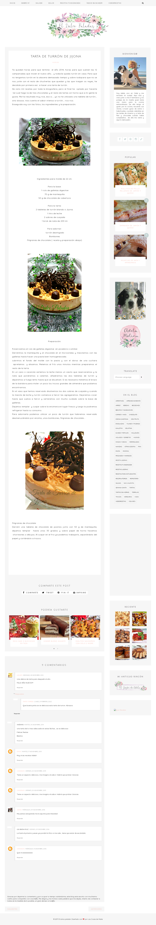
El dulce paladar (65, 919)
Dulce (51, 3)
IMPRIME (81, 593)
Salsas (118, 483)
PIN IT (64, 593)
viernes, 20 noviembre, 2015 (35, 771)
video (137, 497)
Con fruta (135, 419)
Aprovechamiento (133, 401)
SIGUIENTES (12, 909)
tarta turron (28, 701)
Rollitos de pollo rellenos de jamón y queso (130, 191)
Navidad (119, 446)
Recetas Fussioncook (70, 3)
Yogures (132, 501)
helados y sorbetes (123, 437)
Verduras (128, 497)
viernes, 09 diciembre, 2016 (39, 829)
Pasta (118, 451)
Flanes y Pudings (133, 424)
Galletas (119, 428)
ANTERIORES (96, 909)
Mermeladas (134, 442)
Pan (139, 446)
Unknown (21, 771)
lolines (19, 675)
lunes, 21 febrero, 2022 (43, 701)
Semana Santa (121, 488)
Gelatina (128, 428)
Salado (39, 3)
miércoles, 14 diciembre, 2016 (35, 849)
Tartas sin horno (122, 492)
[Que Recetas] (130, 710)
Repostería (134, 478)
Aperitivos (120, 401)
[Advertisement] (130, 554)
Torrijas (135, 492)
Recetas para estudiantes (126, 474)
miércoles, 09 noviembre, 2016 (33, 810)
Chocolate (133, 414)
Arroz (118, 405)
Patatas (126, 451)
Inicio (12, 3)
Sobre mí (25, 3)
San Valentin (129, 483)
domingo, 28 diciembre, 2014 (33, 675)
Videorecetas (115, 3)
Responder (20, 687)
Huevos (136, 437)
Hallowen (135, 433)
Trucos (118, 497)
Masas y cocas (121, 442)
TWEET (49, 593)
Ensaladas (120, 424)
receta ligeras (121, 460)
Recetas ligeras (122, 469)
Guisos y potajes (122, 433)
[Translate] (141, 377)
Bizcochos (136, 405)
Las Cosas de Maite (95, 919)
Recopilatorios (121, 478)
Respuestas (19, 694)
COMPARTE (31, 593)
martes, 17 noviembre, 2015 (32, 751)
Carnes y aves (121, 414)
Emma (19, 751)
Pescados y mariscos (124, 456)
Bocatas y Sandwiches (124, 410)
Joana (19, 810)
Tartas (132, 488)
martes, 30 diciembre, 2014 (34, 725)
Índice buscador (94, 3)
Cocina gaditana (122, 419)
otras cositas (130, 446)
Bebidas (126, 405)
